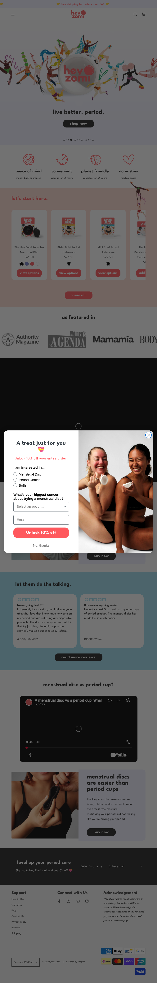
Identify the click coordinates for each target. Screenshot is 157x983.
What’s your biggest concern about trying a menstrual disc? (38, 497)
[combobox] (40, 506)
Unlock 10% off (41, 533)
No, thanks (41, 545)
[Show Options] (65, 506)
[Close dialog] (149, 435)
